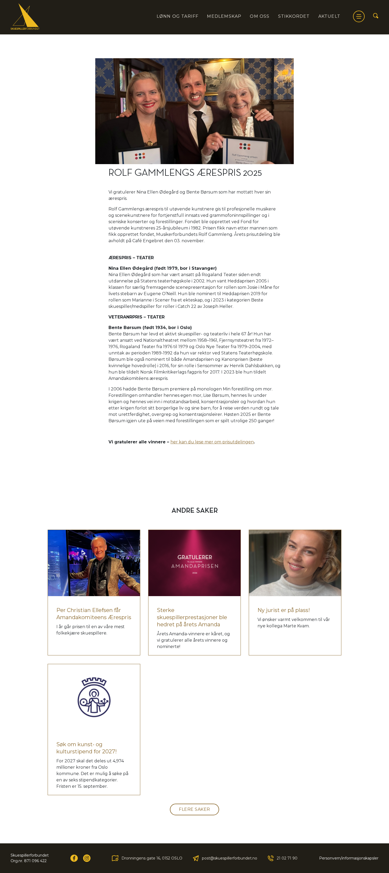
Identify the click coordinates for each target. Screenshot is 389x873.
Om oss (259, 16)
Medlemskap (224, 16)
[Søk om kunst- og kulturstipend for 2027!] (94, 697)
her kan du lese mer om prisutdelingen (212, 441)
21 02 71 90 (287, 858)
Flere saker (194, 809)
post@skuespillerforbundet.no (229, 858)
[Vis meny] (359, 16)
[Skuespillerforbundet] (25, 16)
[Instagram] (87, 858)
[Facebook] (74, 858)
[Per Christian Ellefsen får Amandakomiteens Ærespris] (94, 563)
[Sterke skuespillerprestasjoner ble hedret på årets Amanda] (194, 563)
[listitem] (194, 317)
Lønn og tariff (178, 16)
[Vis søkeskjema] (375, 16)
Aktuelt (329, 16)
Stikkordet (294, 16)
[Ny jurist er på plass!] (295, 563)
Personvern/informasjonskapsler (348, 858)
